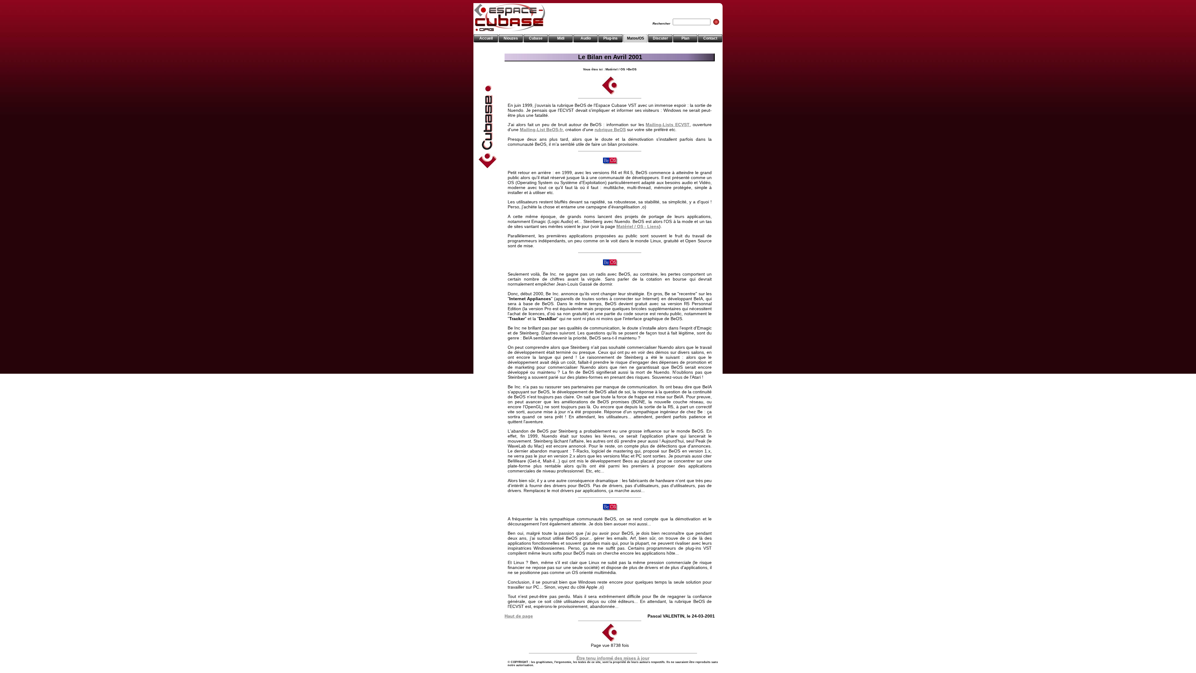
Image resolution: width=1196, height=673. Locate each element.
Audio (586, 38)
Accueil (486, 38)
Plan (685, 38)
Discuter (660, 38)
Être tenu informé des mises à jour (613, 658)
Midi (560, 38)
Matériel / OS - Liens (637, 226)
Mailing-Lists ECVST (668, 124)
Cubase (536, 38)
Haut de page (519, 616)
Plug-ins (610, 38)
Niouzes (511, 38)
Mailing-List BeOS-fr (541, 129)
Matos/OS (635, 38)
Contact (710, 38)
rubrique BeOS (610, 129)
